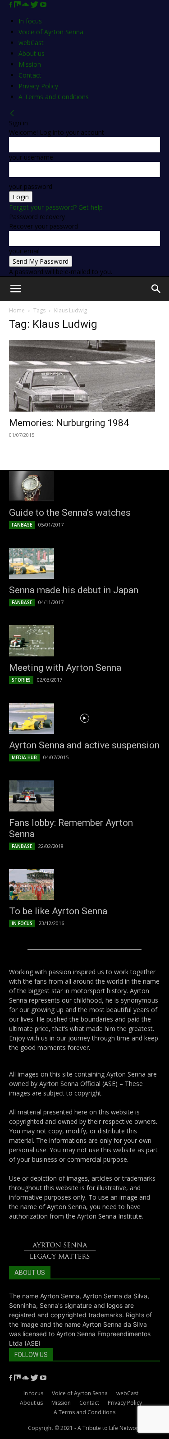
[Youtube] (43, 4)
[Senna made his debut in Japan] (84, 563)
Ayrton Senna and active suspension (84, 745)
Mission (29, 64)
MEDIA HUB (24, 757)
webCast (31, 42)
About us (31, 53)
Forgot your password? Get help (56, 207)
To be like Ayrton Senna (58, 911)
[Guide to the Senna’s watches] (84, 486)
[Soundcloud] (26, 4)
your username (31, 157)
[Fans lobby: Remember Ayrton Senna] (84, 795)
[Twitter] (35, 4)
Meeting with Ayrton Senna (65, 667)
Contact (29, 75)
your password (30, 186)
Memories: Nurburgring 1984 (69, 422)
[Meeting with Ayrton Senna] (84, 640)
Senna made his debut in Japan (73, 590)
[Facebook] (11, 4)
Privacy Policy (38, 86)
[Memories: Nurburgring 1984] (84, 376)
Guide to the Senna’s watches (70, 512)
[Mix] (18, 4)
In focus (30, 21)
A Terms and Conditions (53, 96)
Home (17, 310)
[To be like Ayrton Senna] (84, 884)
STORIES (21, 680)
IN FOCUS (22, 923)
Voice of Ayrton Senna (50, 31)
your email (24, 251)
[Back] (12, 113)
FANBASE (22, 525)
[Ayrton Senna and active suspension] (84, 718)
